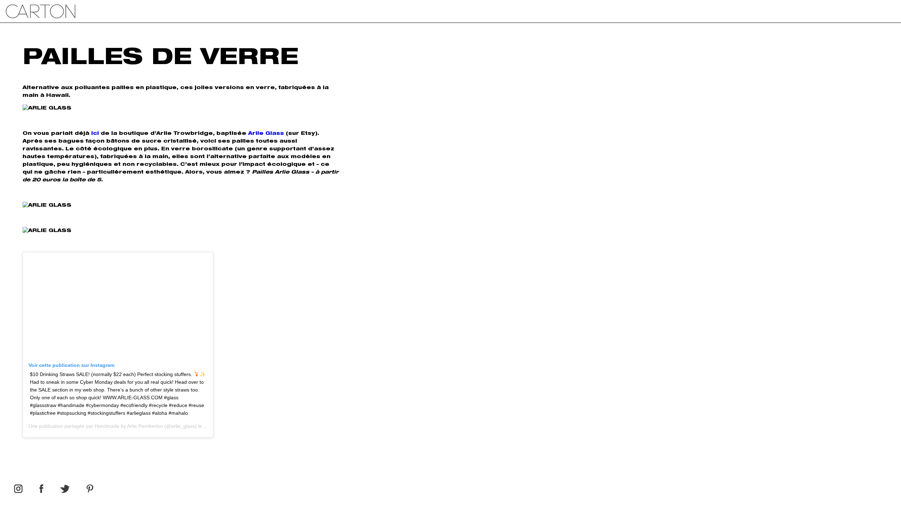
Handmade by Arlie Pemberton (129, 426)
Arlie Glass (266, 133)
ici (95, 133)
